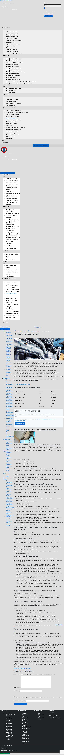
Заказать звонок (5, 329)
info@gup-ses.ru (38, 327)
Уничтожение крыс (11, 259)
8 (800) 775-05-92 (5, 327)
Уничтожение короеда (11, 185)
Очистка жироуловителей (12, 311)
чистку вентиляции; (21, 383)
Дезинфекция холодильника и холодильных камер (11, 246)
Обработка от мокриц (11, 198)
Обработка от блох (11, 195)
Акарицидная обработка (12, 313)
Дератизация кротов (11, 258)
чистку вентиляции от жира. (23, 384)
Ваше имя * (16, 690)
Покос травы (9, 302)
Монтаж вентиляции (11, 293)
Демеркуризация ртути (12, 235)
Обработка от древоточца (12, 196)
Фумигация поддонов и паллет (9, 466)
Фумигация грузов (10, 276)
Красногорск (14, 159)
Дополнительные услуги (34, 330)
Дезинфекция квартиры (12, 219)
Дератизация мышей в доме (9, 445)
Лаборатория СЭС (11, 317)
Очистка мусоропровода (12, 289)
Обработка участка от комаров (8, 349)
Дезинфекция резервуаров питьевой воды (9, 734)
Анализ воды (9, 319)
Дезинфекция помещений (12, 226)
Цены (4, 321)
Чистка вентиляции (11, 298)
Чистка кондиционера (11, 300)
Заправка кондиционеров (12, 291)
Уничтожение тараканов (12, 180)
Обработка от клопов (11, 178)
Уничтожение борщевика (12, 315)
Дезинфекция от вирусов (12, 213)
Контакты (5, 322)
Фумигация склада (11, 271)
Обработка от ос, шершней (13, 193)
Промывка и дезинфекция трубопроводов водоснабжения (13, 241)
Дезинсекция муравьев (12, 184)
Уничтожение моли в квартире (9, 375)
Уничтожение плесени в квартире (9, 389)
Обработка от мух (10, 191)
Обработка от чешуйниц (12, 200)
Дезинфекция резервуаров (13, 237)
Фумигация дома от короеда (9, 454)
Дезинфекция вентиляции (13, 221)
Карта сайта (4, 748)
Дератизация (6, 439)
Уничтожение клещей (11, 182)
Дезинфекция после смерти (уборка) (9, 738)
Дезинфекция (6, 378)
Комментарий (17, 687)
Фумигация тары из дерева (13, 269)
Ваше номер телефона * (20, 700)
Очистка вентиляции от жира (9, 524)
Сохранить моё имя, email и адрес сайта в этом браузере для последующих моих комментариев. (38, 697)
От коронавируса (10, 714)
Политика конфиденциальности (9, 750)
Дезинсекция (6, 330)
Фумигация (6, 451)
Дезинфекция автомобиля (13, 234)
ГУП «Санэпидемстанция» (20, 330)
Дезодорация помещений (12, 232)
